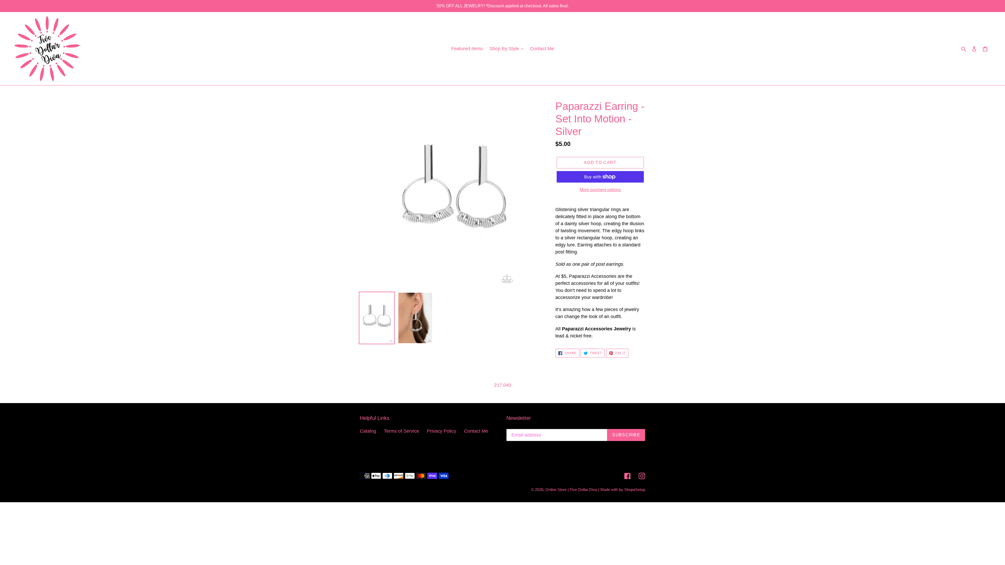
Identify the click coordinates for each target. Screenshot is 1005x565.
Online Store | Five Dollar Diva (571, 489)
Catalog (368, 431)
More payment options (600, 190)
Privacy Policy (441, 431)
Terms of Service (401, 431)
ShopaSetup (634, 489)
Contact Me (476, 431)
